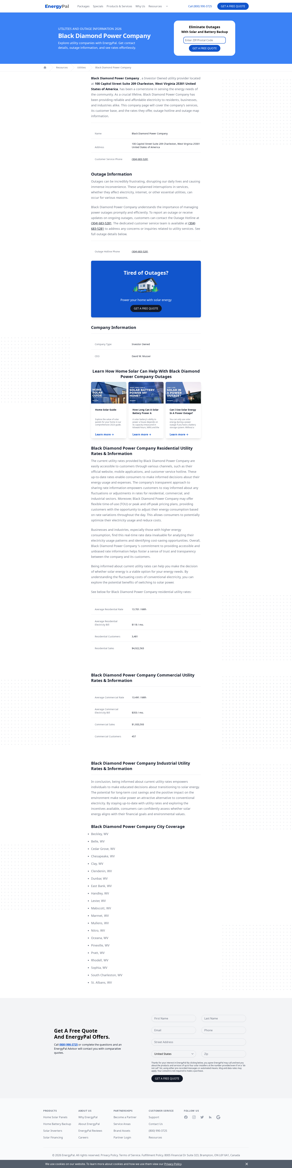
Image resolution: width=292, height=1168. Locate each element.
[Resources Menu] (167, 6)
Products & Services (119, 6)
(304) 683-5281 (140, 159)
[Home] (45, 67)
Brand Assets (122, 1131)
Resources (155, 6)
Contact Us (156, 1124)
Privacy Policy (109, 1155)
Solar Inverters (52, 1131)
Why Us (140, 6)
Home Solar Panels (55, 1117)
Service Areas (122, 1124)
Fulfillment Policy (152, 1155)
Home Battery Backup (57, 1124)
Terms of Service (129, 1155)
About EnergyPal (89, 1124)
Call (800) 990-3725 (200, 6)
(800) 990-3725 (68, 1044)
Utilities (81, 67)
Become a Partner (125, 1117)
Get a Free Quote (233, 6)
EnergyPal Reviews (90, 1131)
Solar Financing (53, 1137)
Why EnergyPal (88, 1117)
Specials (98, 6)
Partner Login (122, 1137)
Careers (83, 1137)
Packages (83, 6)
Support (154, 1117)
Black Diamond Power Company (113, 67)
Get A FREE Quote (146, 308)
